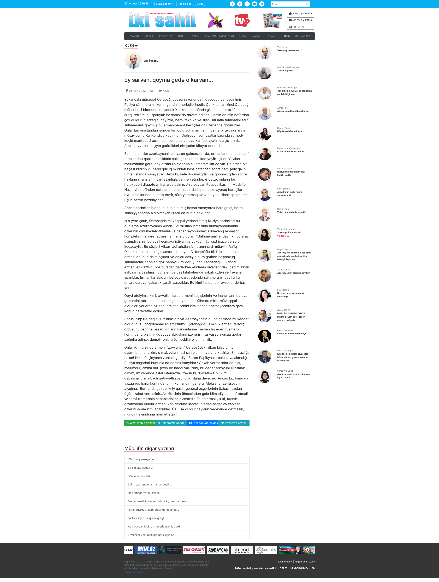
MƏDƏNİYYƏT (226, 36)
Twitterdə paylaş (235, 423)
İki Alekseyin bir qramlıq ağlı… (147, 518)
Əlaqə (200, 3)
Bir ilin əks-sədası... (140, 467)
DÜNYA (243, 36)
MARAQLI (257, 36)
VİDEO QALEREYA (302, 20)
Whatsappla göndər (142, 423)
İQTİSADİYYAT (165, 36)
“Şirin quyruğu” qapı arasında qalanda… (153, 509)
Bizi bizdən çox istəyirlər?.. (291, 151)
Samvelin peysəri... (140, 476)
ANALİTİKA (210, 36)
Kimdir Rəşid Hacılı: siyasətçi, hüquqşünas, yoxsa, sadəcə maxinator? (292, 357)
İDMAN (272, 36)
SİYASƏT (134, 36)
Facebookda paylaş (205, 423)
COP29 (283, 568)
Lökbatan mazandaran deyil (291, 333)
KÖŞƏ (287, 36)
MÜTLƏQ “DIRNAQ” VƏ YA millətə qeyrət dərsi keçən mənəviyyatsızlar (291, 316)
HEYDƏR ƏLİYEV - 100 (302, 568)
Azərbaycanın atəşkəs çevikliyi (293, 273)
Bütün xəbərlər (164, 3)
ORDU (181, 36)
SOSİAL (196, 36)
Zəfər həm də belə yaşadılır (291, 212)
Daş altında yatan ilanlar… (144, 493)
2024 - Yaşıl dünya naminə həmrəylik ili (255, 568)
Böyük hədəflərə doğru (289, 131)
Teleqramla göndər (173, 423)
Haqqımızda (184, 3)
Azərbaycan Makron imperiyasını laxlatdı (154, 526)
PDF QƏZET (299, 26)
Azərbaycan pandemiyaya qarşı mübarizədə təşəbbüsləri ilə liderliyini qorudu (294, 255)
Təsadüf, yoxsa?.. (286, 70)
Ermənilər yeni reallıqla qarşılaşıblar (151, 535)
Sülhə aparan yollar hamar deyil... (149, 484)
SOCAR (149, 36)
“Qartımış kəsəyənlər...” (142, 459)
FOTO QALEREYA (302, 13)
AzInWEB (138, 572)
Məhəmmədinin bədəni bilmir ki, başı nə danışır (158, 501)
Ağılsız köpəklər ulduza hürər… (293, 111)
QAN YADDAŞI (302, 36)
